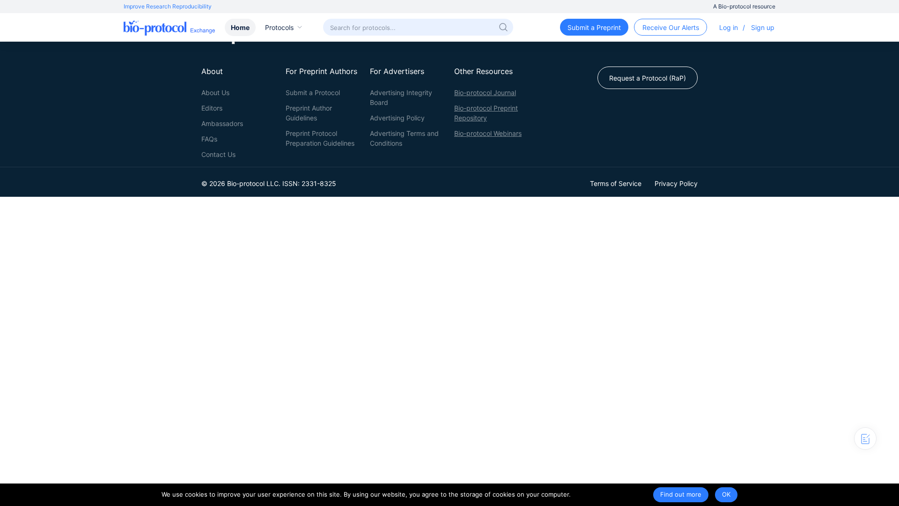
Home (240, 27)
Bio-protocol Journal (485, 93)
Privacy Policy (676, 183)
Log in (728, 27)
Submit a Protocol (313, 93)
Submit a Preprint (594, 27)
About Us (215, 93)
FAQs (209, 139)
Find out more (680, 494)
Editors (211, 108)
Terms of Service (615, 183)
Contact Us (218, 154)
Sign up (762, 27)
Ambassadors (222, 123)
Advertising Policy (397, 118)
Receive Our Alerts (670, 27)
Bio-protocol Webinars (488, 133)
